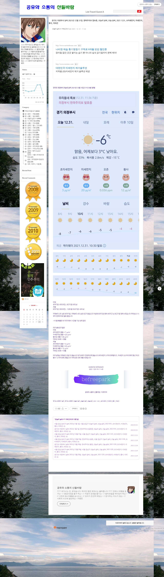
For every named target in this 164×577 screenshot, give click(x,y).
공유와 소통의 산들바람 (69, 487)
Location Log (132, 528)
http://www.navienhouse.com (66, 45)
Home (125, 528)
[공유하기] (62, 409)
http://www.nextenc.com (64, 64)
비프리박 (109, 531)
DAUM (134, 531)
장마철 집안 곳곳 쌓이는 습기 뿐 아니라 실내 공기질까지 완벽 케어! (86, 53)
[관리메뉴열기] (159, 288)
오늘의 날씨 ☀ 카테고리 (60, 29)
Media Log (149, 528)
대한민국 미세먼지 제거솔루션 (71, 68)
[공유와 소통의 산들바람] (50, 12)
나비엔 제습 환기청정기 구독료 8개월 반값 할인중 (81, 49)
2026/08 (33, 305)
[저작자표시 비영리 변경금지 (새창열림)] (83, 409)
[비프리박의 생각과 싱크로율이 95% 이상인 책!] (32, 296)
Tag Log (141, 528)
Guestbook (158, 528)
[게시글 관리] (66, 409)
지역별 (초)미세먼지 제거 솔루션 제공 (73, 71)
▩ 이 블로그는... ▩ (28, 74)
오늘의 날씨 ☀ (60, 419)
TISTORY (60, 528)
